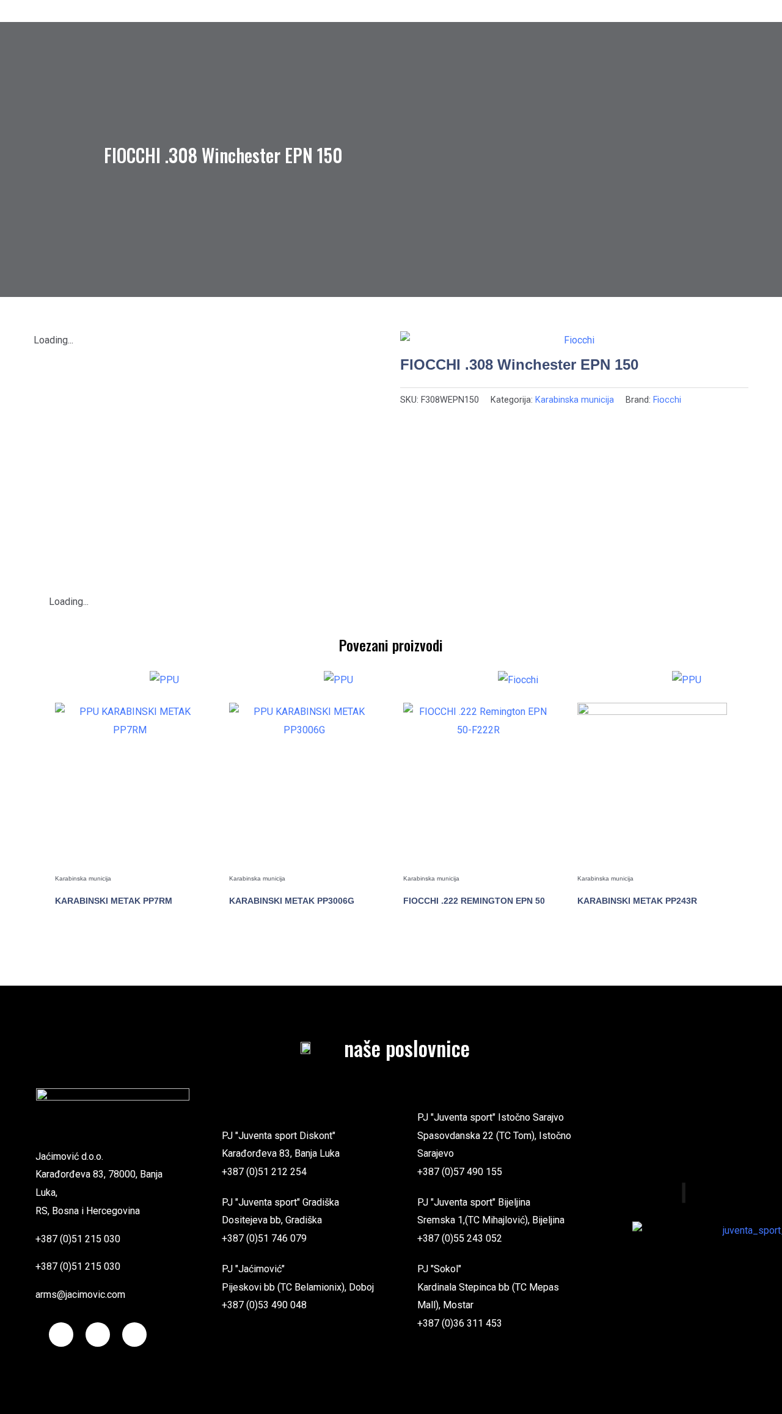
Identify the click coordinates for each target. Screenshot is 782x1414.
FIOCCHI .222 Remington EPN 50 (474, 901)
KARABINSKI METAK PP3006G (291, 901)
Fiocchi (667, 400)
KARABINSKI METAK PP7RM (113, 901)
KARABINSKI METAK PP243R (637, 901)
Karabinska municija (574, 400)
